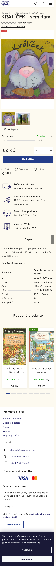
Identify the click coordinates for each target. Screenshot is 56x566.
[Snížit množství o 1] (36, 150)
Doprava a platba (11, 422)
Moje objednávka (11, 435)
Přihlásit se (13, 524)
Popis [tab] (28, 239)
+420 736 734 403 (20, 463)
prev (3, 342)
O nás (6, 427)
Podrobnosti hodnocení (13, 26)
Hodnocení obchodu (13, 418)
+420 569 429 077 (20, 456)
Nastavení (27, 549)
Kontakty (7, 431)
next (53, 342)
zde (38, 542)
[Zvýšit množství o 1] (51, 150)
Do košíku (28, 159)
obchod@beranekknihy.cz (23, 450)
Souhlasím (26, 559)
